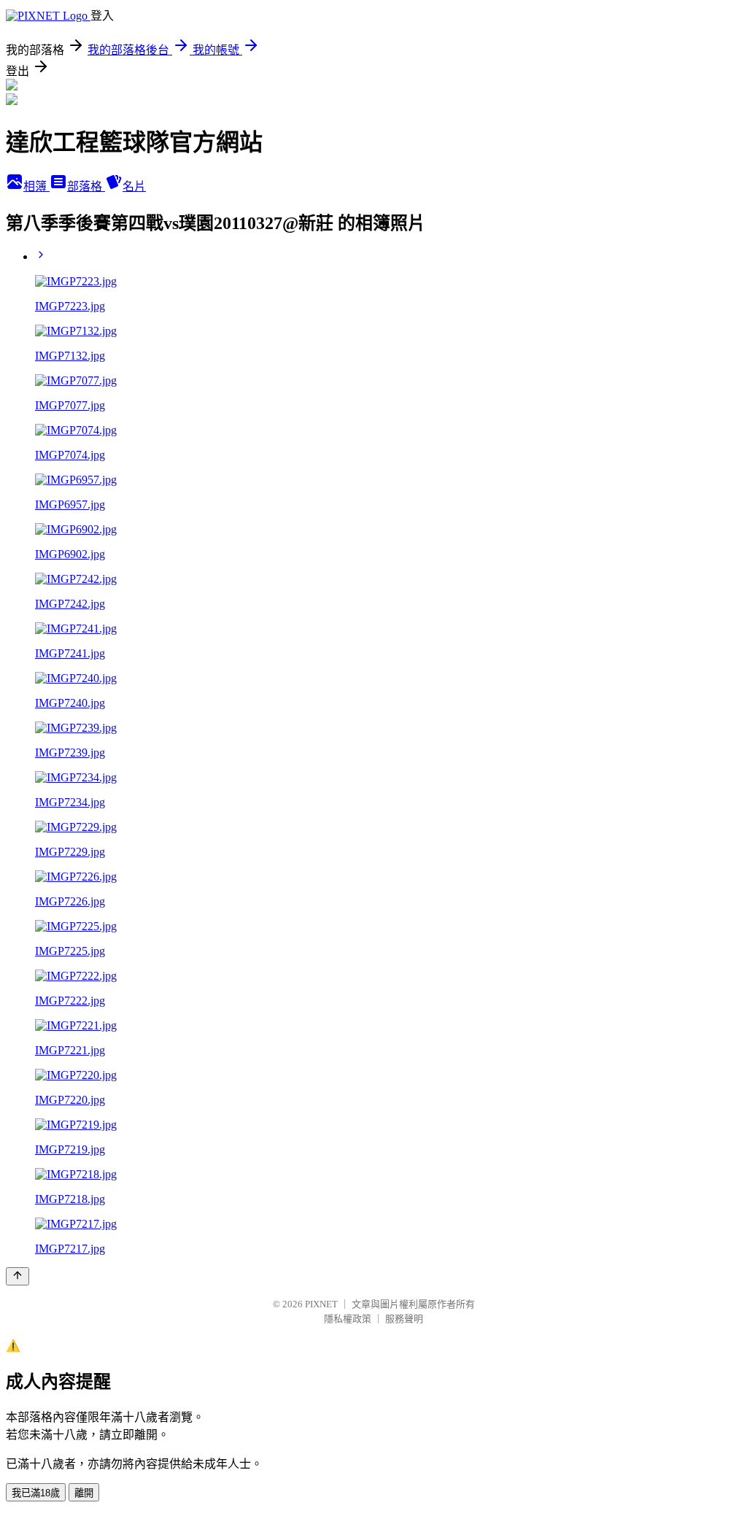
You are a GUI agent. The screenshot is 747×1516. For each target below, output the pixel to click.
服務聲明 (404, 1318)
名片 (134, 186)
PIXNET (321, 1304)
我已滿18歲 (36, 1493)
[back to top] (17, 1276)
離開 (83, 1493)
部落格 (86, 186)
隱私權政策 (347, 1318)
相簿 (36, 186)
